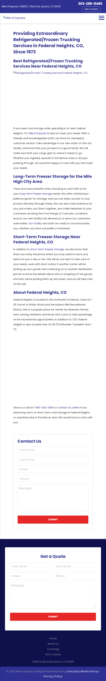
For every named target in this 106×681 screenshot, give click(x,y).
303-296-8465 (90, 3)
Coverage (53, 649)
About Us (53, 643)
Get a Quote (91, 9)
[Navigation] (101, 17)
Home (53, 638)
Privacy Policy (53, 676)
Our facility (35, 223)
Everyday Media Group (82, 671)
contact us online (68, 407)
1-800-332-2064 (44, 407)
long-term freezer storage (35, 193)
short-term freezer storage (47, 249)
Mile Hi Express (38, 133)
